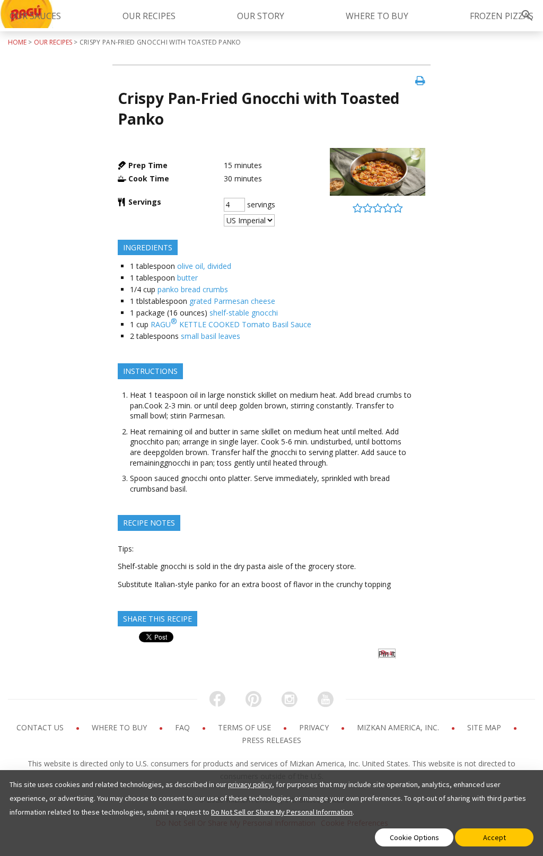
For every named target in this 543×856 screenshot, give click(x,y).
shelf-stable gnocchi (243, 313)
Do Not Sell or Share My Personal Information (282, 812)
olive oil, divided (204, 266)
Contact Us (41, 727)
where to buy (377, 16)
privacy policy (250, 784)
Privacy (315, 727)
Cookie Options (414, 837)
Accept (494, 837)
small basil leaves (210, 336)
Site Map (485, 727)
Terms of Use (245, 727)
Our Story (260, 16)
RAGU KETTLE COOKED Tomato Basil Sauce (231, 322)
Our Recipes (149, 16)
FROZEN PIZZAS (501, 16)
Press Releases (271, 740)
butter (187, 278)
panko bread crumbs (192, 289)
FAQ (183, 727)
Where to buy (120, 727)
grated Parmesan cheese (232, 301)
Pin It (387, 654)
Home (17, 42)
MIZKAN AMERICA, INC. (399, 727)
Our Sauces (35, 16)
